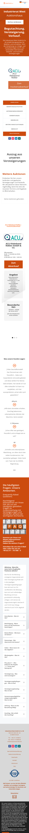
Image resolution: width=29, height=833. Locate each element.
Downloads (14, 757)
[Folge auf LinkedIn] (16, 138)
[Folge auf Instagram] (13, 138)
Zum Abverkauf (13, 264)
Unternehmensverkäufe (14, 111)
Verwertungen (14, 115)
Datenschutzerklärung (15, 754)
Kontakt (14, 760)
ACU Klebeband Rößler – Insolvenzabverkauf (13, 225)
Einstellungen (8, 829)
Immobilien (14, 120)
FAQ (14, 766)
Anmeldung (15, 102)
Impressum (14, 763)
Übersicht (14, 129)
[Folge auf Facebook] (9, 138)
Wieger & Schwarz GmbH (14, 76)
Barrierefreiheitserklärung (14, 751)
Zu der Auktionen (15, 93)
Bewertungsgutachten (14, 106)
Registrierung (14, 133)
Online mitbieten (14, 22)
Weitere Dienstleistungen (14, 124)
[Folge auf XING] (19, 138)
